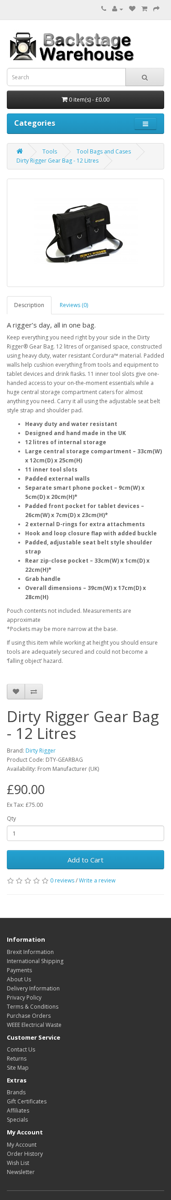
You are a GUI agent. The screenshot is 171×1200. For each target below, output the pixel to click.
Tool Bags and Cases (104, 151)
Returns (16, 1058)
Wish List (18, 1163)
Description (29, 305)
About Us (19, 979)
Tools (49, 151)
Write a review (97, 880)
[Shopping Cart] (144, 9)
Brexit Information (30, 952)
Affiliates (18, 1110)
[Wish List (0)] (132, 9)
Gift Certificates (27, 1101)
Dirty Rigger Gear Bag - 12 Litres (57, 160)
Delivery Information (33, 988)
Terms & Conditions (32, 1006)
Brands (16, 1092)
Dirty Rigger (41, 750)
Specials (17, 1119)
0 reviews (62, 880)
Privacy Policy (24, 997)
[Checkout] (156, 9)
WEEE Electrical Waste (34, 1025)
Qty (11, 818)
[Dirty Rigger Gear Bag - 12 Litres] (85, 233)
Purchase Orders (29, 1016)
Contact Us (21, 1049)
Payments (19, 970)
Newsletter (21, 1172)
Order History (25, 1154)
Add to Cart (85, 859)
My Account (21, 1145)
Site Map (18, 1068)
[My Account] (117, 9)
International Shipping (35, 961)
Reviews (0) (74, 305)
